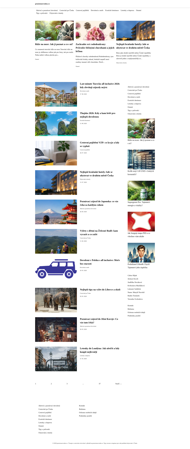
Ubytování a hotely (56, 13)
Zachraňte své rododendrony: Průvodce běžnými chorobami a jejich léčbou (95, 48)
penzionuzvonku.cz (42, 4)
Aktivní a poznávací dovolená (47, 10)
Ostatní (138, 10)
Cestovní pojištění (82, 10)
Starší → (118, 384)
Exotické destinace (112, 10)
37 (100, 384)
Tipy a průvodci (42, 13)
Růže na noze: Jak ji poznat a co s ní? (54, 44)
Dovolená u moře (97, 10)
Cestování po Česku (67, 10)
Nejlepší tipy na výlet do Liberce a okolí (100, 289)
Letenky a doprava (127, 10)
